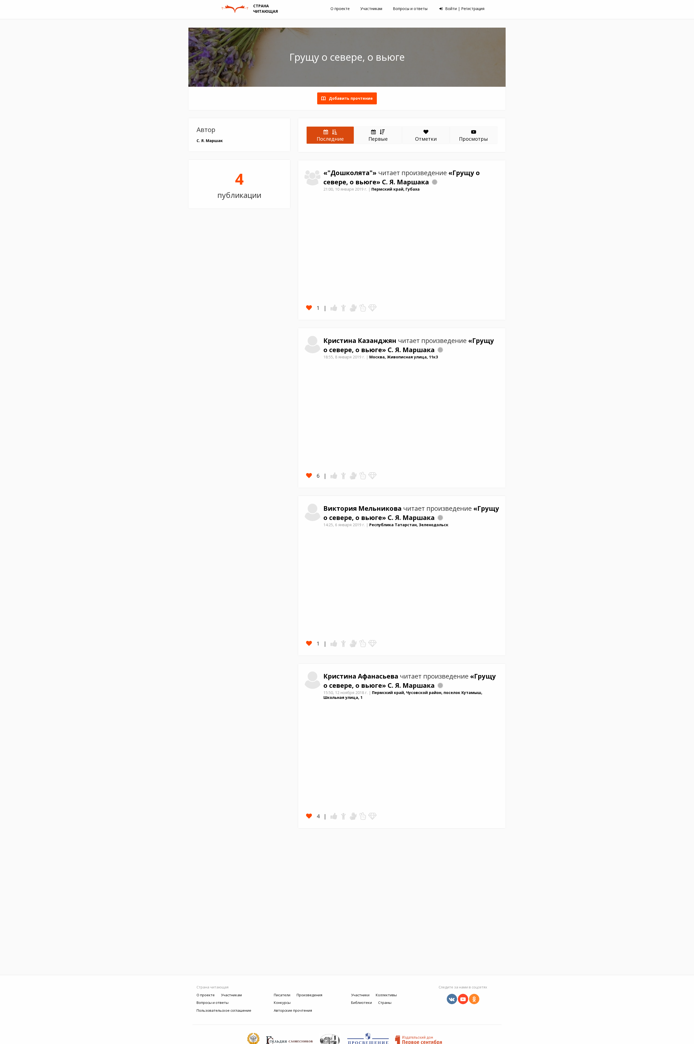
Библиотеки (361, 1002)
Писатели (282, 994)
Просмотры (473, 139)
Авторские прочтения (293, 1010)
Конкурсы (282, 1002)
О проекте (340, 8)
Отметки (426, 139)
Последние (330, 139)
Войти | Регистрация (464, 8)
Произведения (309, 994)
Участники (360, 994)
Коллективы (386, 994)
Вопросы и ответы (410, 8)
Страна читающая (213, 987)
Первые (378, 139)
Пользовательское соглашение (224, 1010)
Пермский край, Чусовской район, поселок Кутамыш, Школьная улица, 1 (402, 695)
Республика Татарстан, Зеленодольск (408, 524)
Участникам (371, 8)
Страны (384, 1002)
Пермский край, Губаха (395, 189)
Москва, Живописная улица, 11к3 (403, 356)
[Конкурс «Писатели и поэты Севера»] (434, 182)
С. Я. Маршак (210, 140)
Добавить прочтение (349, 98)
